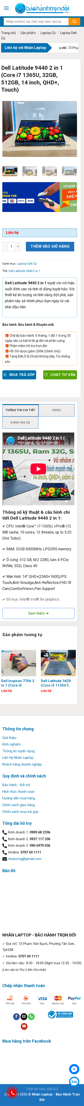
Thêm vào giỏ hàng (50, 246)
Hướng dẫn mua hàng (18, 798)
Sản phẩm (28, 33)
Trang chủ (8, 33)
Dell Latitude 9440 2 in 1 (24, 271)
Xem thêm (36, 613)
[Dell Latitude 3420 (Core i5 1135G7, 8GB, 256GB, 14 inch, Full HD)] (58, 663)
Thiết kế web (35, 1089)
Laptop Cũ (48, 33)
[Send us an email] (24, 1016)
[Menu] (6, 8)
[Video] (8, 147)
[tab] (20, 410)
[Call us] (31, 1016)
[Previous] (10, 129)
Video (56, 410)
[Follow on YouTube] (24, 1026)
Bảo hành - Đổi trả (16, 785)
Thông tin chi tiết (20, 410)
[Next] (69, 129)
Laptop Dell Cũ (27, 263)
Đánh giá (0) (20, 422)
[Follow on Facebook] (16, 1016)
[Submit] (74, 21)
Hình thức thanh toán (18, 792)
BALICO (52, 1089)
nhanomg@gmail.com (25, 859)
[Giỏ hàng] (78, 8)
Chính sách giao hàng (18, 805)
